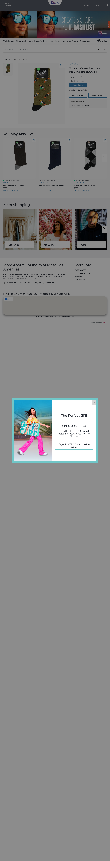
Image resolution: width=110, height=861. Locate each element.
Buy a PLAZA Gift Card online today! (74, 445)
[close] (94, 402)
